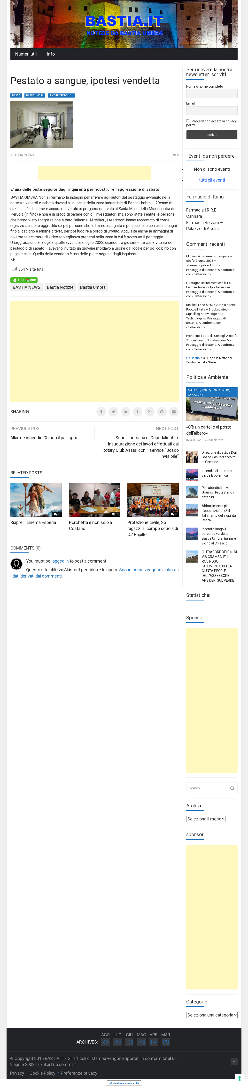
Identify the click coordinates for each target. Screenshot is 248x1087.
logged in (60, 561)
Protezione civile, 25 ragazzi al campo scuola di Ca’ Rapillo (152, 528)
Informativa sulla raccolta (124, 1083)
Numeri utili (26, 53)
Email (190, 103)
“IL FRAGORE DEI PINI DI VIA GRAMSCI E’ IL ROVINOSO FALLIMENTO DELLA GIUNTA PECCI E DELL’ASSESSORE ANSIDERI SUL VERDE (219, 566)
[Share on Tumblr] (137, 411)
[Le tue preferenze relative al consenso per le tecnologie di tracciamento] (239, 1078)
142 (141, 1042)
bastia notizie (60, 287)
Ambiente (194, 390)
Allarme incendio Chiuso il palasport (44, 437)
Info (51, 53)
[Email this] (174, 411)
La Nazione (195, 395)
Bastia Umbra (35, 95)
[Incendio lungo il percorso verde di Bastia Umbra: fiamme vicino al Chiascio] (192, 534)
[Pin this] (162, 411)
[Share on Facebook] (101, 411)
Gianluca (195, 440)
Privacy (17, 1073)
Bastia (16, 95)
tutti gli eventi (212, 180)
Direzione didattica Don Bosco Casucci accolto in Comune (219, 457)
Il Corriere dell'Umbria (62, 95)
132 (129, 1042)
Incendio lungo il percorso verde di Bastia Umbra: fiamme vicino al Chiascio (219, 536)
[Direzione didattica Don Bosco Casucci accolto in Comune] (192, 457)
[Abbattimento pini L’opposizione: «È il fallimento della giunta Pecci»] (192, 510)
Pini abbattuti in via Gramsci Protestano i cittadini (218, 492)
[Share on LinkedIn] (125, 411)
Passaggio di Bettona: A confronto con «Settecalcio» (206, 323)
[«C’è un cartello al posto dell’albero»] (212, 404)
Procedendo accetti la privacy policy (211, 123)
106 (117, 1042)
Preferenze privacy (79, 1073)
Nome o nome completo (204, 86)
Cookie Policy (42, 1073)
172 (166, 1042)
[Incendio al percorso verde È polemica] (192, 475)
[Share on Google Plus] (150, 411)
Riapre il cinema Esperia (33, 522)
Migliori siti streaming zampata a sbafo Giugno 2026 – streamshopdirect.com (209, 260)
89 (105, 1042)
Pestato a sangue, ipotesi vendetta (85, 80)
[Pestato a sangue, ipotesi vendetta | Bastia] (124, 23)
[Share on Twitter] (113, 411)
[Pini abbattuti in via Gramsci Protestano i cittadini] (192, 492)
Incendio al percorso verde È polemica (217, 473)
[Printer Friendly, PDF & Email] (24, 280)
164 (153, 1042)
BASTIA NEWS (26, 287)
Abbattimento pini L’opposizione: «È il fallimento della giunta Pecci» (219, 513)
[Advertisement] (94, 173)
